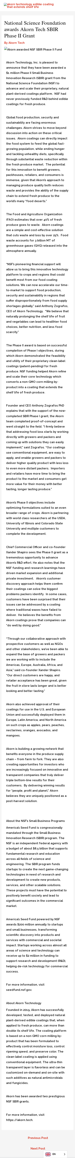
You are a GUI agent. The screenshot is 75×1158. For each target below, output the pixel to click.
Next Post (38, 1148)
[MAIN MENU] (67, 5)
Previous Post (38, 1138)
